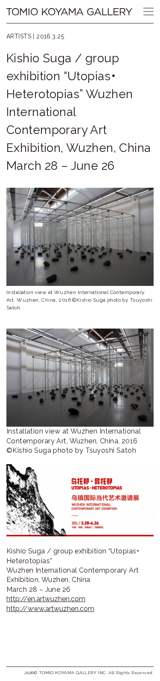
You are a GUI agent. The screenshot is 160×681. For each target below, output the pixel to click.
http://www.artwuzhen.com (50, 609)
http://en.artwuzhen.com (45, 599)
